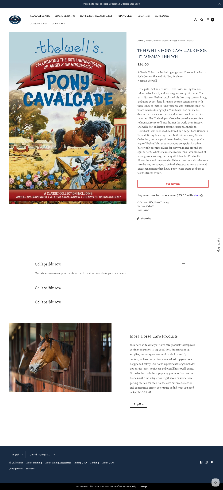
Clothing (144, 15)
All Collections (40, 15)
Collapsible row (48, 264)
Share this (146, 218)
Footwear (58, 23)
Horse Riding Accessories (96, 15)
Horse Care (162, 15)
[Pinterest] (211, 462)
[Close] (219, 3)
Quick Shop (219, 245)
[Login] (195, 20)
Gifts (151, 202)
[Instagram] (206, 462)
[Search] (201, 20)
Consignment (38, 23)
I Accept (143, 486)
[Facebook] (201, 462)
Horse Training (65, 15)
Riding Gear (125, 15)
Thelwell (149, 206)
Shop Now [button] (139, 404)
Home (140, 40)
